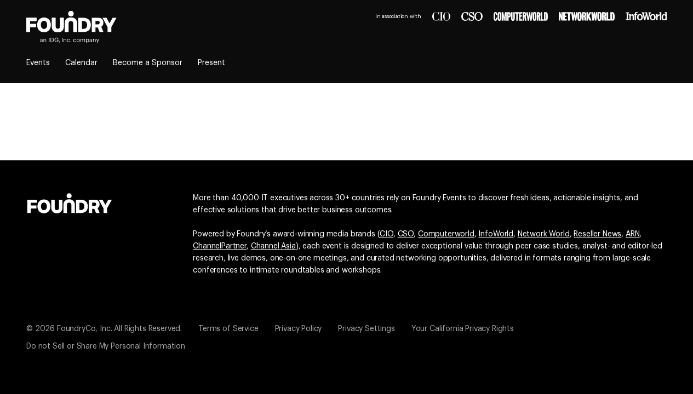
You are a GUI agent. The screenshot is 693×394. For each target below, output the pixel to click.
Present (211, 63)
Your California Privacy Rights (462, 329)
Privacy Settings (366, 329)
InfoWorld (495, 234)
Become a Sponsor (147, 63)
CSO (406, 234)
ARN (633, 234)
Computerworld (446, 234)
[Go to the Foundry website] (69, 202)
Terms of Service (228, 329)
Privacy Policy (298, 329)
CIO (386, 234)
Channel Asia (273, 246)
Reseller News (597, 234)
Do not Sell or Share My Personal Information (105, 346)
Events (38, 63)
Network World (544, 234)
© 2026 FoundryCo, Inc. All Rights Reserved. (104, 329)
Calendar (81, 63)
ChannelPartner (220, 246)
